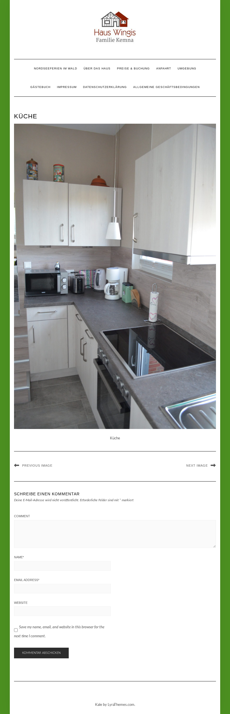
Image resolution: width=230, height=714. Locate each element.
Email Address (26, 580)
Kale (98, 705)
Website (20, 602)
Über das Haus (97, 68)
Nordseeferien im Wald (55, 68)
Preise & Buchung (133, 68)
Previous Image (37, 465)
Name (19, 557)
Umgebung (187, 68)
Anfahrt (163, 68)
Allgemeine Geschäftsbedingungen (166, 87)
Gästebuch (40, 87)
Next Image (197, 465)
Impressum (67, 87)
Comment (22, 516)
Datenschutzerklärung (105, 87)
